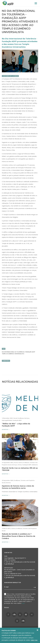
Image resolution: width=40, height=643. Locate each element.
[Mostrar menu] (35, 3)
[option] (20, 61)
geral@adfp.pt (10, 577)
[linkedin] (20, 614)
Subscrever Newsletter (12, 582)
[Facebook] (8, 614)
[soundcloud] (23, 620)
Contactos (8, 552)
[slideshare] (17, 620)
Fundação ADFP (30, 352)
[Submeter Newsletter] (35, 587)
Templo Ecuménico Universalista (13, 354)
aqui (23, 603)
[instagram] (14, 614)
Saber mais (34, 640)
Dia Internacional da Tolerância (13, 352)
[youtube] (26, 614)
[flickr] (31, 614)
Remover (6, 607)
